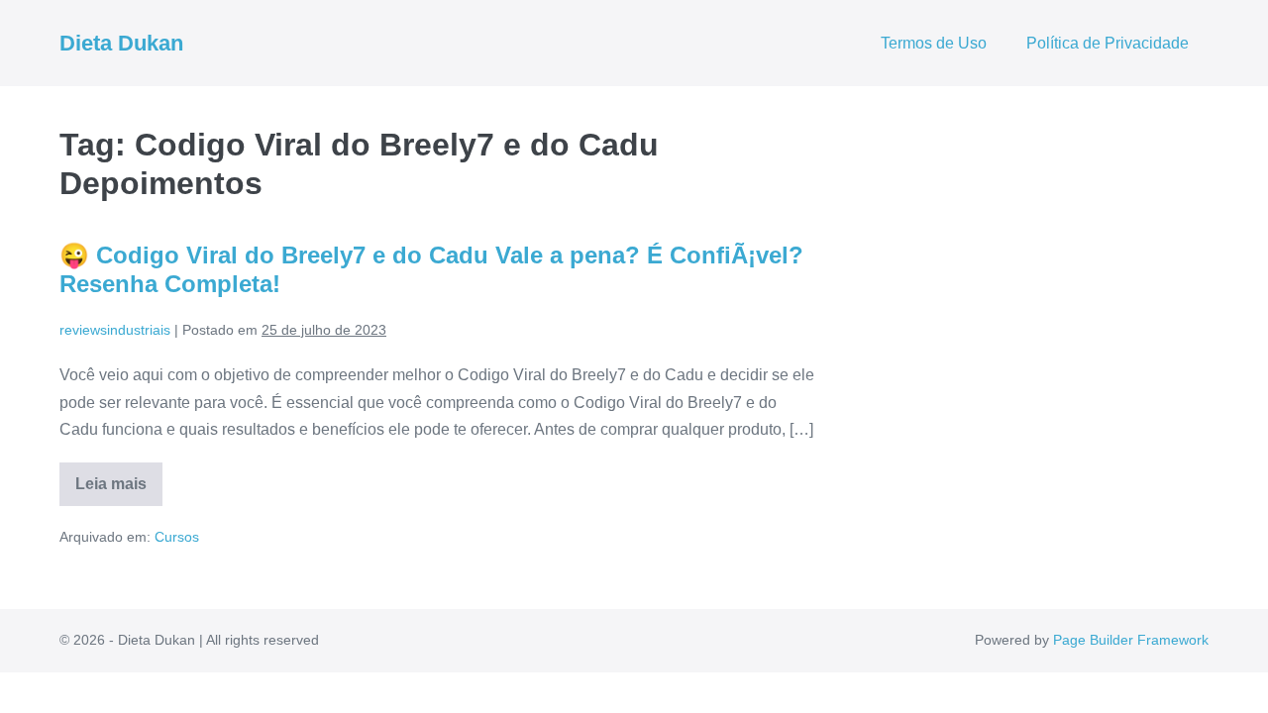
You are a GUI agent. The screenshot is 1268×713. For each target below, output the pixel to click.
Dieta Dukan (121, 43)
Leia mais (118, 490)
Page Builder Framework (1131, 640)
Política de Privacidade (1107, 43)
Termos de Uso (934, 43)
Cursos (177, 537)
